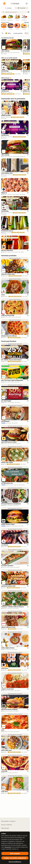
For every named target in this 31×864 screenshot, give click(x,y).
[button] (3, 3)
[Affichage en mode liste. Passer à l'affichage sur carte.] (28, 12)
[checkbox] (4, 26)
